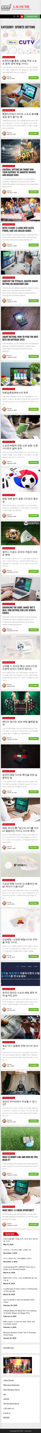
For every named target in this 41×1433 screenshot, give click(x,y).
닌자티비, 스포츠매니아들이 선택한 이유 (17, 1250)
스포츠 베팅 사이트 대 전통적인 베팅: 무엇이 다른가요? (19, 885)
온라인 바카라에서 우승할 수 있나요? (19, 1103)
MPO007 (6, 1417)
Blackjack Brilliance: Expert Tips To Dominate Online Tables (19, 1334)
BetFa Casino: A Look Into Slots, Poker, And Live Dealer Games (18, 229)
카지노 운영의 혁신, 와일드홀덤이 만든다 (17, 1258)
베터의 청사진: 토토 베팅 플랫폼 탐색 (20, 723)
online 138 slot (8, 1380)
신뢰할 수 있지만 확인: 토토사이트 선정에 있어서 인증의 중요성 (19, 667)
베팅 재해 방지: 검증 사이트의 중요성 (20, 500)
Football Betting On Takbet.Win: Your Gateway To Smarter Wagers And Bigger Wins (19, 172)
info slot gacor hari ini (11, 1403)
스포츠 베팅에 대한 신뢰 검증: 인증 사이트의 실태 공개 (20, 447)
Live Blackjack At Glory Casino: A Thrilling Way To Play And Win (20, 1290)
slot (4, 1394)
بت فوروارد (7, 1413)
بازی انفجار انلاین (8, 1408)
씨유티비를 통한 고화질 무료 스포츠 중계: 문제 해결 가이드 (19, 62)
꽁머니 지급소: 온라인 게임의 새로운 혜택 (19, 553)
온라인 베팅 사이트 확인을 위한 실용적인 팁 (19, 776)
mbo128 (6, 1399)
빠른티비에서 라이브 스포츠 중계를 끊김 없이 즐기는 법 (20, 115)
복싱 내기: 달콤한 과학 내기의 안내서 (20, 1047)
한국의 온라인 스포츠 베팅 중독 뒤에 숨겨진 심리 (19, 994)
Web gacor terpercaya (11, 1385)
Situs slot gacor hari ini (11, 1390)
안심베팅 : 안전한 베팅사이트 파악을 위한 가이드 (19, 940)
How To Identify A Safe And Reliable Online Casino (18, 1301)
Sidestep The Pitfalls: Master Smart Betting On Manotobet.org (20, 282)
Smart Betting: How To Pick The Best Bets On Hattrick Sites (20, 338)
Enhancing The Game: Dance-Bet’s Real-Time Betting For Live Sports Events (19, 610)
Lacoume (28, 1431)
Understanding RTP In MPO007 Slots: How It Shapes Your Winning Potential (19, 1268)
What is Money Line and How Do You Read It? (20, 1158)
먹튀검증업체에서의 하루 (15, 392)
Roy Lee (9, 77)
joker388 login (8, 1348)
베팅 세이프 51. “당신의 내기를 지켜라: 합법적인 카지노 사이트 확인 (20, 829)
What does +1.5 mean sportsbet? (18, 1210)
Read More (33, 77)
